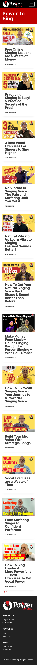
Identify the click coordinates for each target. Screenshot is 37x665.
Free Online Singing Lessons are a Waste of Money (18, 54)
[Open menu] (32, 4)
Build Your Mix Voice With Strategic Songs (18, 439)
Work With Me (7, 623)
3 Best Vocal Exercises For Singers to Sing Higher (17, 148)
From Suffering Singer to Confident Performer (17, 525)
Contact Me (6, 650)
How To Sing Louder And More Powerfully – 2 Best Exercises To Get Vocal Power (18, 573)
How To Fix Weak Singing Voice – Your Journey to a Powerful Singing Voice (18, 394)
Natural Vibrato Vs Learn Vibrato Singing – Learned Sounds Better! (18, 242)
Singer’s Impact (8, 620)
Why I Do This (7, 647)
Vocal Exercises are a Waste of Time (17, 481)
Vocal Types (6, 636)
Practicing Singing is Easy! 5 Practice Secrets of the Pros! (17, 101)
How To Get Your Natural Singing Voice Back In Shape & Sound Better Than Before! (18, 293)
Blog (4, 633)
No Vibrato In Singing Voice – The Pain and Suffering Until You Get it (17, 194)
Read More (10, 64)
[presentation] (18, 36)
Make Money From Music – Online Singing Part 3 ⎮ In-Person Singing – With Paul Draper (18, 344)
